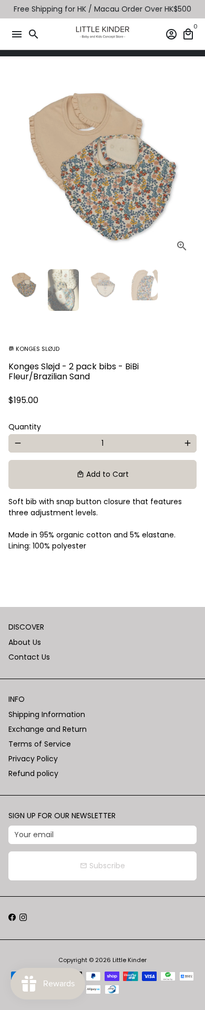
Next (187, 167)
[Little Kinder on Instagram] (23, 918)
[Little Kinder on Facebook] (12, 918)
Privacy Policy (33, 758)
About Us (24, 642)
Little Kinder (129, 960)
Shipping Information (46, 714)
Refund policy (33, 773)
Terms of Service (39, 744)
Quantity (24, 426)
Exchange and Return (47, 729)
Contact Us (29, 657)
